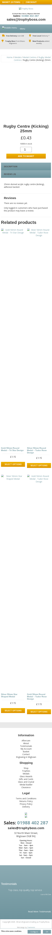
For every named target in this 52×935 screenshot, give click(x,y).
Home (9, 57)
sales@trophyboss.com (26, 19)
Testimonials (26, 746)
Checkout (31, 2)
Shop (26, 768)
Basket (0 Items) (11, 2)
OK (47, 932)
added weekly (40, 42)
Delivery (26, 806)
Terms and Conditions (26, 798)
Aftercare (26, 740)
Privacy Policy (26, 804)
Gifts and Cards (26, 779)
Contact (26, 754)
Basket (26, 751)
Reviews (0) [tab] (10, 174)
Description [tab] (10, 166)
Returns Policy (26, 801)
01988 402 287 (30, 15)
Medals (17, 57)
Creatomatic (31, 927)
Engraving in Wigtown (26, 757)
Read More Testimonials (39, 911)
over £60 (15, 36)
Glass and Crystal (26, 781)
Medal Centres (30, 57)
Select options (13, 464)
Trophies (26, 770)
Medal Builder (26, 784)
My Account (26, 748)
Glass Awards (26, 776)
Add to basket (26, 156)
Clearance (26, 787)
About (26, 743)
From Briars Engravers (15, 42)
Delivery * (41, 36)
